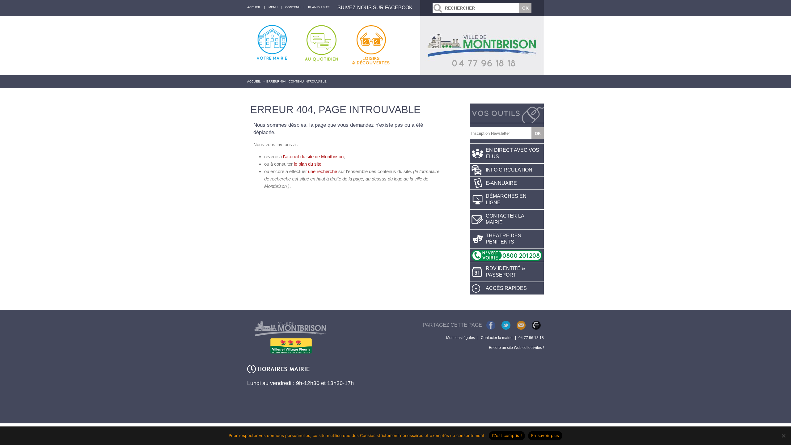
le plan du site (307, 164)
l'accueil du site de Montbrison (313, 156)
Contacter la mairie (505, 219)
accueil (254, 7)
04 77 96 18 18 (531, 338)
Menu (273, 7)
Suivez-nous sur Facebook (374, 7)
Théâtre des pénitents (503, 239)
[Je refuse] (783, 436)
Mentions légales (460, 338)
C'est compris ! (507, 435)
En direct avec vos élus (512, 153)
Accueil (254, 81)
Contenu (292, 7)
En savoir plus (545, 435)
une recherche (322, 171)
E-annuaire (501, 183)
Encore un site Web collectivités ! (516, 347)
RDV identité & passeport (505, 272)
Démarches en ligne (506, 199)
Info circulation (509, 169)
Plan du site (319, 7)
